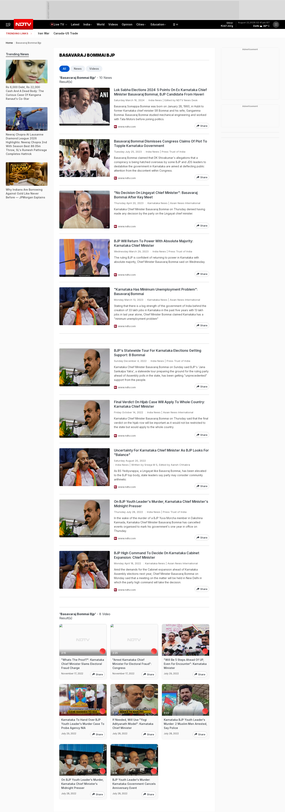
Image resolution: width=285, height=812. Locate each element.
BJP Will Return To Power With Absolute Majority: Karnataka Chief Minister (153, 243)
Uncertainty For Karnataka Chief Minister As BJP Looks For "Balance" (161, 452)
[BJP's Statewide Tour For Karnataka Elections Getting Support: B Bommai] (84, 368)
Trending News (17, 54)
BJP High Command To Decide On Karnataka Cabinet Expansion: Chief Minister (156, 555)
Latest (75, 24)
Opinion (127, 24)
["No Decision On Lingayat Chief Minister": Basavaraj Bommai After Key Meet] (84, 209)
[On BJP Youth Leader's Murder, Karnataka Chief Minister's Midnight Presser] (84, 519)
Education (157, 24)
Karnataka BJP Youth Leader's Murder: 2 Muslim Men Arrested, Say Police (185, 723)
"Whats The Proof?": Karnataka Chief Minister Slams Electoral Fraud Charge (82, 664)
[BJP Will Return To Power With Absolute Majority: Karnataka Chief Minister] (84, 258)
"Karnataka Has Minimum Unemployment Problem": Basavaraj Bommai (156, 291)
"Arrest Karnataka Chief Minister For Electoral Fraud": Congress (132, 664)
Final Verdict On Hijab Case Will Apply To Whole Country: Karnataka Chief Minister (159, 404)
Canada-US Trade (66, 33)
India (86, 24)
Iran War (43, 33)
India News (155, 100)
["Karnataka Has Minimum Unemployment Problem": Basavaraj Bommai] (84, 307)
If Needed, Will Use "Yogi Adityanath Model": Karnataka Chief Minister (132, 723)
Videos (113, 24)
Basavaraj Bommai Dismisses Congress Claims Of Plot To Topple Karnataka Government (160, 143)
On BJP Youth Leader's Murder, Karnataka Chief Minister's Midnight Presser (161, 504)
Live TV (59, 24)
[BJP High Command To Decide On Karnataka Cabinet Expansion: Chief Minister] (84, 571)
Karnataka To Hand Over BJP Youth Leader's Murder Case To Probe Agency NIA (82, 723)
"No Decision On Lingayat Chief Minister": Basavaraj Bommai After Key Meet (156, 195)
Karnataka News (158, 203)
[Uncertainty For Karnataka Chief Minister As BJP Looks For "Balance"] (84, 468)
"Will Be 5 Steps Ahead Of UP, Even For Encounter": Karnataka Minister (185, 664)
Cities (140, 24)
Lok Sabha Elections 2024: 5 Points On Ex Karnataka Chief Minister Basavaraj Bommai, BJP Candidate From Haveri (160, 92)
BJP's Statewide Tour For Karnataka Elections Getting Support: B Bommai (157, 353)
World (100, 24)
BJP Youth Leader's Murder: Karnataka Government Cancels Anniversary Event (134, 783)
